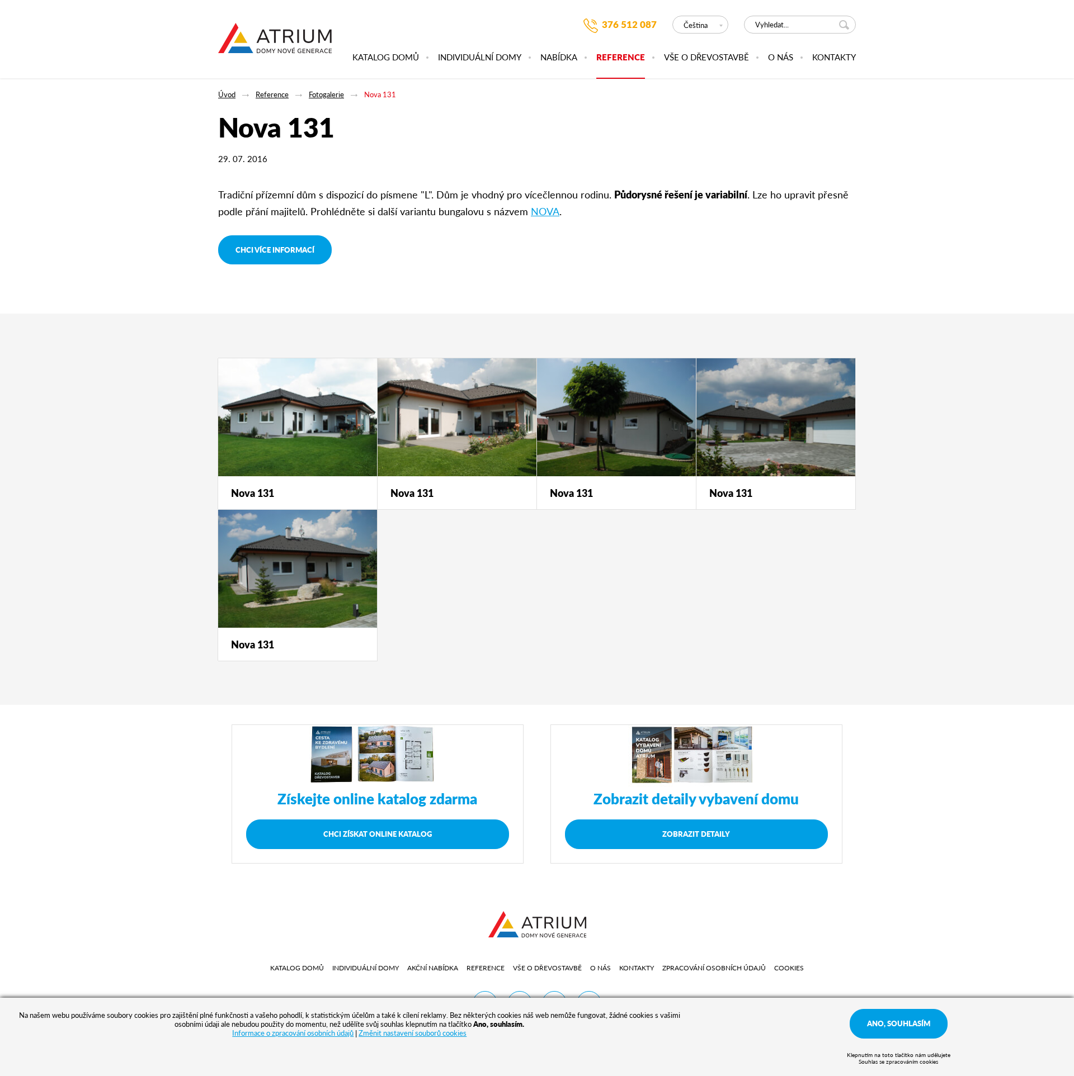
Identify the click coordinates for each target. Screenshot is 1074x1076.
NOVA (545, 211)
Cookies (789, 968)
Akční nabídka (432, 968)
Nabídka (558, 57)
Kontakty (834, 57)
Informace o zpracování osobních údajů (293, 1032)
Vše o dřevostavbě (706, 57)
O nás (780, 57)
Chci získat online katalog (377, 833)
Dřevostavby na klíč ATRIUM (275, 44)
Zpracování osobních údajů (714, 968)
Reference (620, 57)
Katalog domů (385, 57)
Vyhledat (845, 24)
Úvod (226, 94)
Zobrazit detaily (696, 833)
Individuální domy (479, 57)
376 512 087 (629, 24)
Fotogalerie (326, 94)
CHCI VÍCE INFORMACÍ (274, 249)
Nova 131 (380, 94)
